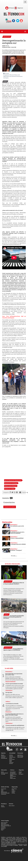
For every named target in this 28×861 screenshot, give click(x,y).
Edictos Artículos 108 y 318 (6, 825)
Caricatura (3, 757)
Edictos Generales (4, 822)
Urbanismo (11, 762)
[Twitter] (12, 492)
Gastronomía (3, 788)
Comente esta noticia (9, 507)
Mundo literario (13, 776)
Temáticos (3, 806)
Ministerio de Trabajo (9, 488)
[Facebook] (10, 492)
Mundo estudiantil (4, 772)
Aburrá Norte (14, 788)
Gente (2, 789)
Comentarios (5, 498)
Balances (2, 828)
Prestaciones (3, 827)
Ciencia (2, 771)
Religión (11, 775)
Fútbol (20, 772)
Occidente (13, 790)
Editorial (2, 755)
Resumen (11, 763)
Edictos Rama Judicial (5, 824)
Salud (2, 790)
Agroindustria (20, 755)
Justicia (10, 758)
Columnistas (3, 756)
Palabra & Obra (13, 778)
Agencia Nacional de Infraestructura (12, 480)
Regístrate (20, 8)
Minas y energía (20, 756)
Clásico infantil (11, 805)
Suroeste (13, 793)
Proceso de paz (12, 759)
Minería (2, 805)
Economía (11, 756)
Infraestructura (12, 757)
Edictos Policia (3, 823)
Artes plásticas (12, 772)
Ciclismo (20, 771)
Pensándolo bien (4, 758)
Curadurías (3, 826)
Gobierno (11, 755)
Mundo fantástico (13, 774)
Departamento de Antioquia (10, 483)
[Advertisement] (14, 464)
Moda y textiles (20, 757)
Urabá (10, 761)
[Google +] (17, 492)
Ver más (14, 555)
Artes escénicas (13, 771)
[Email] (20, 492)
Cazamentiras (3, 794)
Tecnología (3, 774)
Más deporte (21, 774)
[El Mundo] (14, 14)
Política (10, 760)
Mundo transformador (5, 793)
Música (11, 777)
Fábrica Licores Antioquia (10, 486)
